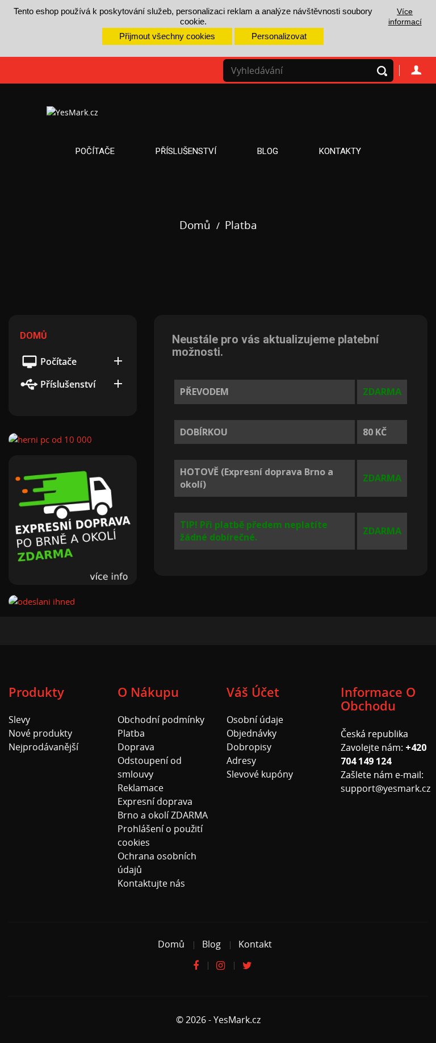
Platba (131, 733)
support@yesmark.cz (385, 788)
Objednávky (251, 733)
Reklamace (141, 788)
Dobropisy (249, 747)
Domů (33, 335)
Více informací (405, 16)
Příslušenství (186, 151)
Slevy (19, 719)
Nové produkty (40, 733)
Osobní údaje (255, 719)
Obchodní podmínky (161, 719)
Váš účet (253, 692)
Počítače (95, 151)
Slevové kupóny (260, 774)
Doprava (136, 747)
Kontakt (255, 944)
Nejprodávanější (43, 747)
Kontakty (340, 151)
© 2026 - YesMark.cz (218, 1019)
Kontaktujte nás (151, 883)
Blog (267, 151)
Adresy (241, 760)
